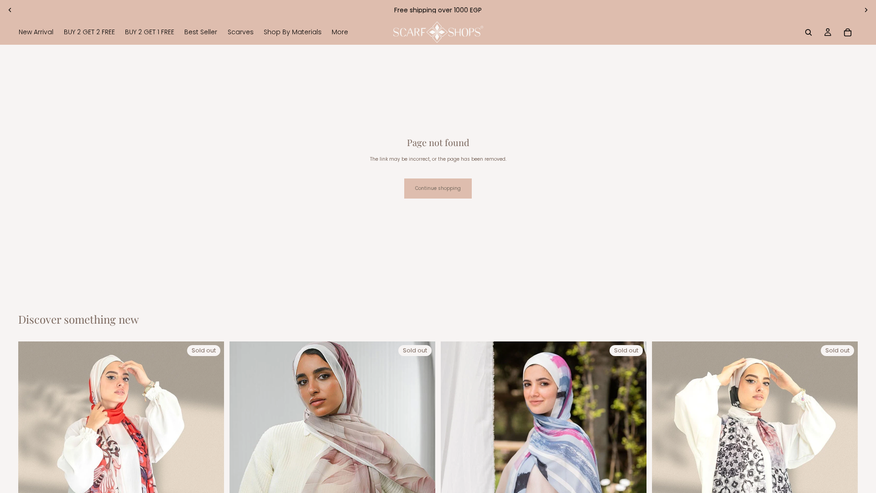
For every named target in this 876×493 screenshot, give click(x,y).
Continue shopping (438, 188)
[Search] (808, 32)
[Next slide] (866, 10)
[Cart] (848, 32)
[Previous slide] (10, 10)
